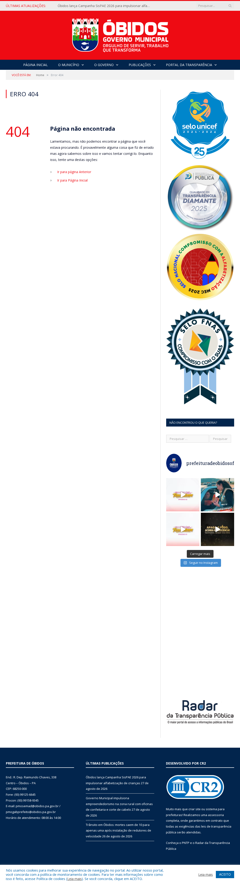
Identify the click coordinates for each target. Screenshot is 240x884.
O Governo (104, 65)
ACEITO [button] (225, 874)
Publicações (140, 65)
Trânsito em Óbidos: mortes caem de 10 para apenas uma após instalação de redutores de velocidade (118, 830)
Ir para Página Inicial (72, 180)
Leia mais (74, 879)
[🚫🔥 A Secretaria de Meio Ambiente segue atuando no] (217, 494)
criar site (194, 809)
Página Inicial (35, 65)
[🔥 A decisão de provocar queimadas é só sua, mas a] (217, 529)
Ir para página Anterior (74, 172)
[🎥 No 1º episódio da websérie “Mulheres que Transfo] (182, 529)
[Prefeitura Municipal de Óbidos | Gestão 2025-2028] (120, 34)
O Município (68, 65)
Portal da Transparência (189, 65)
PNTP (185, 843)
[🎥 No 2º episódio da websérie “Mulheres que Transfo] (182, 494)
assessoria (216, 815)
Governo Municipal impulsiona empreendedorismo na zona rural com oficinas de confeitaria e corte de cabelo (106, 6)
